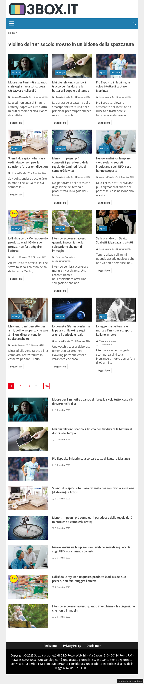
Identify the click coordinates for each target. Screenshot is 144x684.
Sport (103, 72)
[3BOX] (43, 9)
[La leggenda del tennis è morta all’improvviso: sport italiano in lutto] (116, 310)
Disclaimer (94, 646)
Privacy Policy (72, 646)
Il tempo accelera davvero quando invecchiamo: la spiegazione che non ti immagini (69, 244)
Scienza (16, 72)
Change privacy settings (130, 680)
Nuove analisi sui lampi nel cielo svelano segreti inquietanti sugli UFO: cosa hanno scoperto (113, 164)
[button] (134, 24)
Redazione (50, 646)
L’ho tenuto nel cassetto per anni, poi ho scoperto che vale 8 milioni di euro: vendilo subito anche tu (28, 332)
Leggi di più (16, 122)
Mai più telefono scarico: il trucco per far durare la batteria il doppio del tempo (70, 86)
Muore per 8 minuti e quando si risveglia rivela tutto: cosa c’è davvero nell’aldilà (27, 86)
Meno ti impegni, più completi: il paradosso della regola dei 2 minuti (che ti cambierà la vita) (70, 164)
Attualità (115, 72)
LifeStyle (60, 72)
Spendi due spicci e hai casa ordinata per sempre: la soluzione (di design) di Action (28, 162)
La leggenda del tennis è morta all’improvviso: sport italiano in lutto (114, 330)
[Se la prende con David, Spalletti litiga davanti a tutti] (116, 222)
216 (46, 386)
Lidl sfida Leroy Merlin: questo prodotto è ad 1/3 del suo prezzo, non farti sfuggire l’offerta (28, 244)
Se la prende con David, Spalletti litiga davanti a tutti (114, 240)
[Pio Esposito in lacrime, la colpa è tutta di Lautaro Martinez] (116, 66)
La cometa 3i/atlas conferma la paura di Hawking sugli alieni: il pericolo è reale (71, 330)
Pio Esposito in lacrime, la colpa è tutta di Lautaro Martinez (113, 86)
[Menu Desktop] (11, 23)
